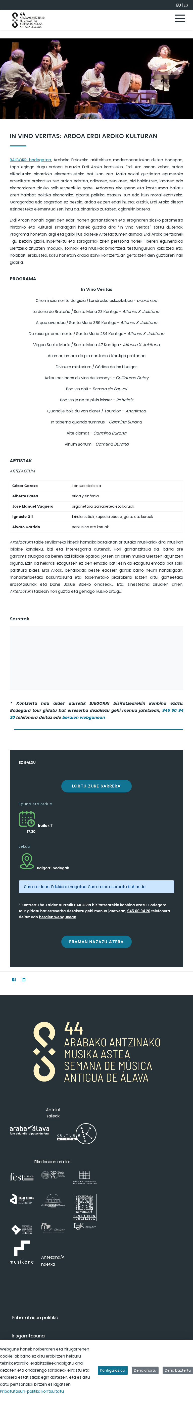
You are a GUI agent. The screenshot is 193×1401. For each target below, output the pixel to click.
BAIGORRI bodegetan (30, 160)
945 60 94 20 (138, 911)
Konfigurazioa (112, 1370)
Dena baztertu (178, 1370)
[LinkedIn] (23, 979)
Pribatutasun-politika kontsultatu (32, 1391)
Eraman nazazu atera (96, 942)
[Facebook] (14, 979)
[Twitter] (4, 979)
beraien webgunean (83, 717)
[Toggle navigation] (180, 19)
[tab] (98, 727)
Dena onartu (145, 1370)
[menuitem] (35, 1317)
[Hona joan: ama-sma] (28, 20)
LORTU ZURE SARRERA (96, 786)
